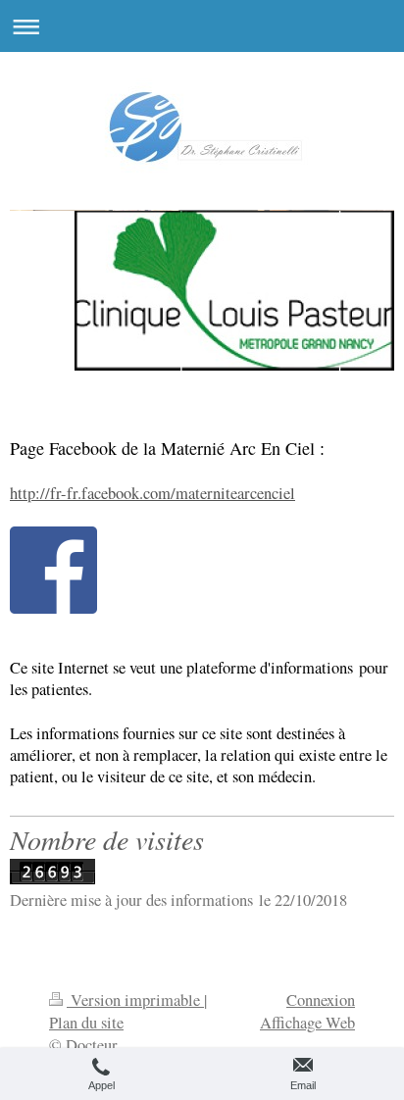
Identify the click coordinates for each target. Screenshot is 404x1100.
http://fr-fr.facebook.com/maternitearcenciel (152, 493)
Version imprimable (135, 1000)
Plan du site (86, 1022)
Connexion (320, 1000)
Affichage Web (307, 1022)
